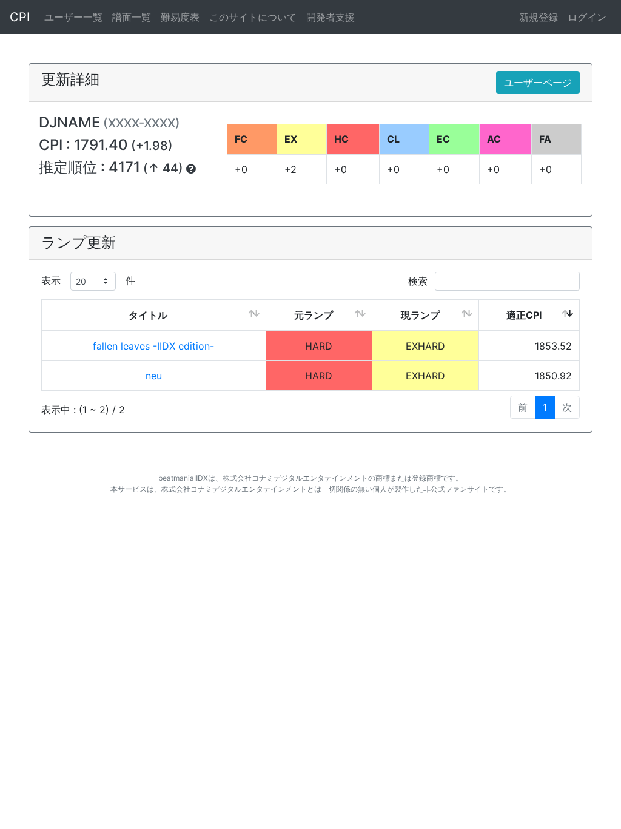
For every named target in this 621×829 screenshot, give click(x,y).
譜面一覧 (131, 17)
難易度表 (180, 17)
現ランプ (420, 315)
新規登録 (538, 17)
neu (154, 376)
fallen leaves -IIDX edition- (153, 346)
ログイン (587, 17)
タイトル (148, 315)
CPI (20, 17)
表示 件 (88, 280)
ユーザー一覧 (73, 17)
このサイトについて (253, 17)
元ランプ (313, 315)
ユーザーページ (538, 82)
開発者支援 (330, 17)
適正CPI (524, 315)
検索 (419, 281)
